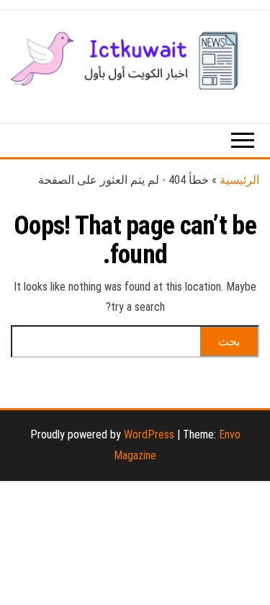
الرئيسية (239, 180)
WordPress (149, 434)
